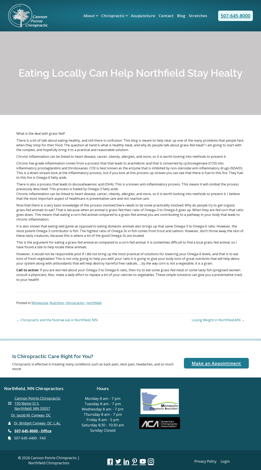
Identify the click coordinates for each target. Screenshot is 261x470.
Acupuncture (143, 15)
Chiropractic (113, 15)
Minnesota (39, 303)
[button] (97, 15)
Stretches (198, 15)
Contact (166, 15)
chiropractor (75, 303)
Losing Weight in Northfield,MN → (218, 320)
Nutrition (57, 303)
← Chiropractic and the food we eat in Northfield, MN (57, 320)
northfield (93, 303)
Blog (181, 15)
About (89, 15)
